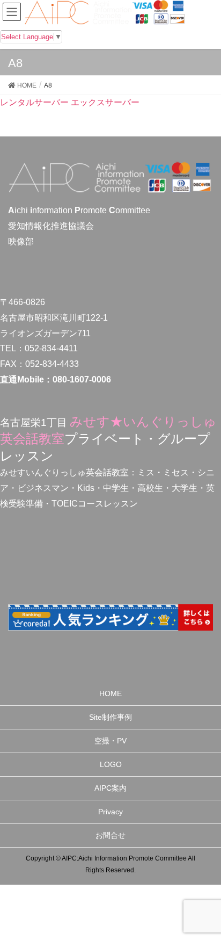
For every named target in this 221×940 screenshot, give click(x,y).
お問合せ (110, 835)
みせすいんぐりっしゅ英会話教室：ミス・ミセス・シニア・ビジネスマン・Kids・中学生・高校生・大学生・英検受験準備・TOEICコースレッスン (107, 488)
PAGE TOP (204, 902)
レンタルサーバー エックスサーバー (69, 102)
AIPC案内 (110, 788)
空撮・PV (110, 740)
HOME (110, 693)
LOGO (111, 764)
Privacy (110, 811)
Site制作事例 (110, 717)
